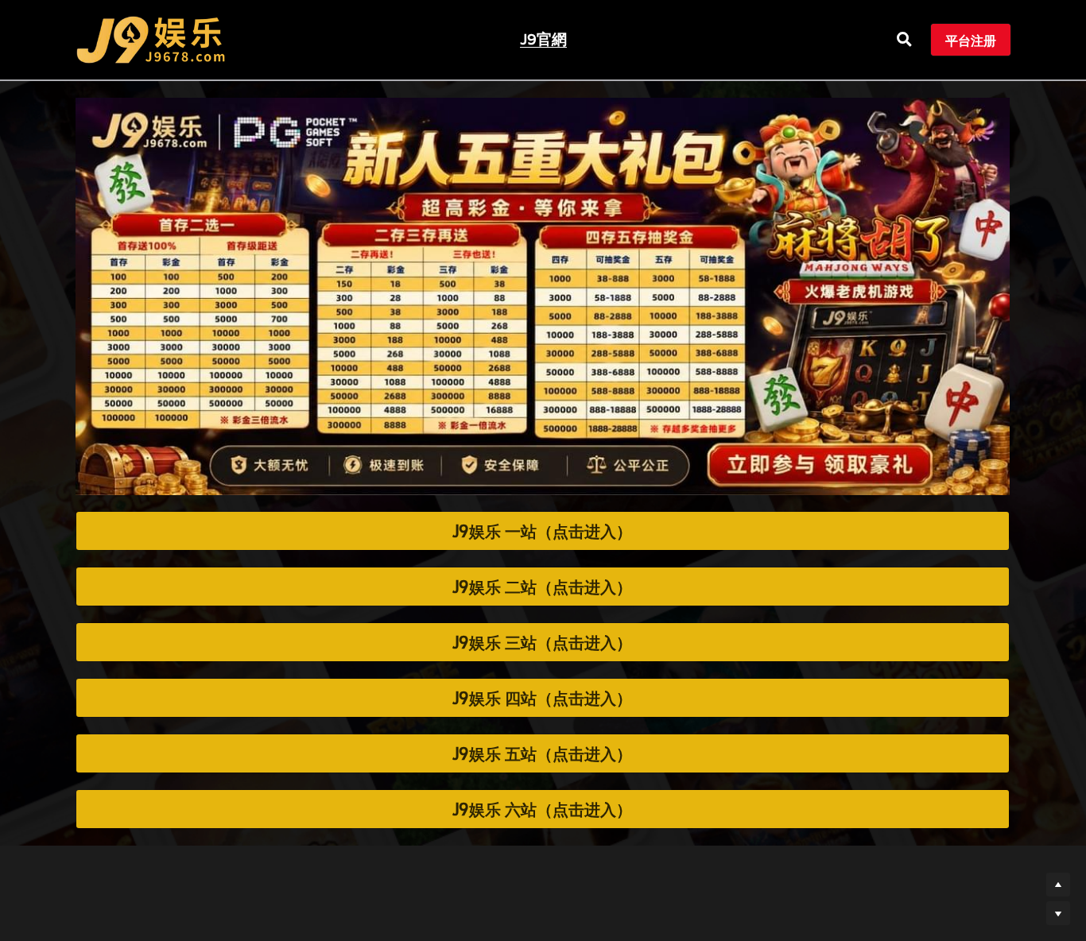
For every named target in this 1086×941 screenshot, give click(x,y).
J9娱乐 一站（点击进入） (542, 531)
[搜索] (904, 39)
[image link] (151, 38)
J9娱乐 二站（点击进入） (542, 586)
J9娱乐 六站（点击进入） (542, 809)
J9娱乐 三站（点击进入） (542, 642)
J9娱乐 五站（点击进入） (542, 753)
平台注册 (970, 39)
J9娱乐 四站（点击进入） (542, 698)
